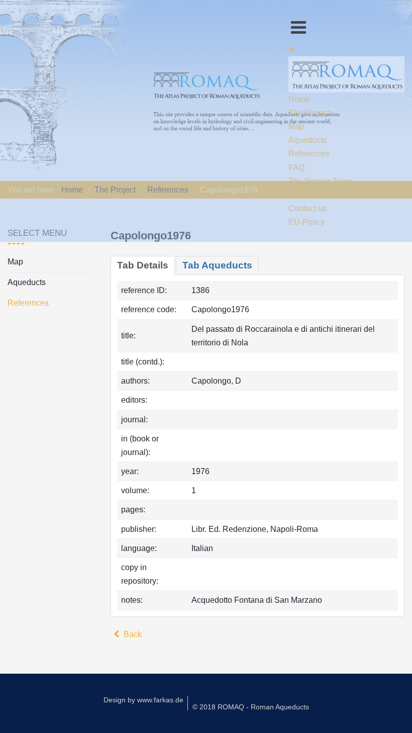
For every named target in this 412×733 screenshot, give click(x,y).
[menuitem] (299, 99)
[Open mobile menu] (298, 27)
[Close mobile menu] (291, 49)
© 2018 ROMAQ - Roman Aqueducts (250, 707)
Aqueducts (27, 282)
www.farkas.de (160, 700)
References (28, 303)
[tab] (143, 265)
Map (15, 261)
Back (132, 634)
